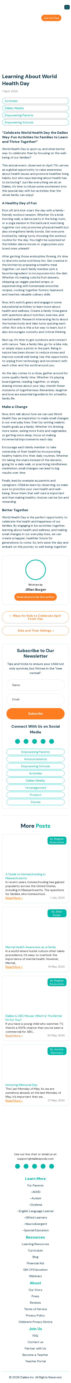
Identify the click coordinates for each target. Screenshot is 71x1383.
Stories (36, 802)
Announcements (35, 759)
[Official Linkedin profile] (51, 741)
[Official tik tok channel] (43, 741)
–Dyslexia (35, 1205)
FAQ (35, 1336)
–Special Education (35, 1230)
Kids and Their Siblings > (35, 631)
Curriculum (35, 1250)
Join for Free (51, 18)
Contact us (35, 1342)
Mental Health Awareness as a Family (30, 947)
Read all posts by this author (36, 597)
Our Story (35, 1290)
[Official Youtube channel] (34, 741)
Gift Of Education (35, 1270)
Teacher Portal (35, 1361)
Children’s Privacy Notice (35, 1322)
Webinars (35, 1276)
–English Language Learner (35, 1211)
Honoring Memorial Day (21, 1085)
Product (35, 795)
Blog (35, 1257)
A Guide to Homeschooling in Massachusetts (25, 876)
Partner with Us (35, 1348)
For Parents (35, 1185)
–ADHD (35, 1192)
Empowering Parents (19, 115)
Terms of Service (35, 1309)
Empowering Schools (19, 122)
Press (35, 1296)
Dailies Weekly (14, 108)
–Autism (35, 1198)
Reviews (35, 1303)
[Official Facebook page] (17, 741)
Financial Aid (35, 1263)
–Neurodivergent (35, 1224)
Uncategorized (35, 788)
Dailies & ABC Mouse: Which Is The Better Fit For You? (33, 1018)
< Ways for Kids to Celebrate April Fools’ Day (36, 617)
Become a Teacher (35, 1355)
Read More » (14, 898)
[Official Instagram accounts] (26, 741)
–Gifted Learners (35, 1217)
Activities (11, 101)
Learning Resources (35, 1244)
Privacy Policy (35, 1315)
